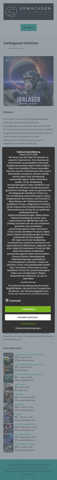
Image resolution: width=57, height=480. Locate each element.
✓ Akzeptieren (27, 309)
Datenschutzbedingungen (28, 328)
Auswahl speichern (28, 317)
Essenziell (15, 301)
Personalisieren (28, 323)
